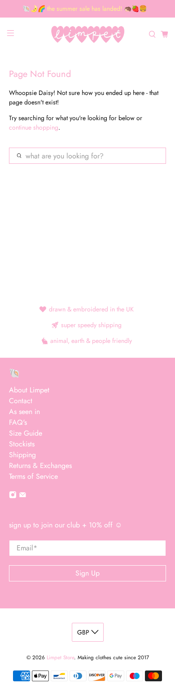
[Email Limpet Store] (22, 496)
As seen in (24, 411)
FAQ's (18, 422)
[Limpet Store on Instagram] (13, 496)
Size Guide (25, 433)
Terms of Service (33, 476)
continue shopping (33, 127)
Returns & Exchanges (40, 465)
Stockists (22, 444)
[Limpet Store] (87, 34)
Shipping (22, 455)
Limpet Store (60, 657)
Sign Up (87, 573)
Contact (20, 401)
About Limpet (29, 390)
